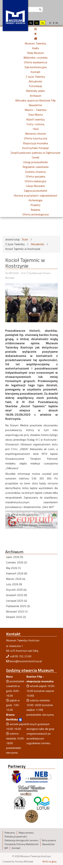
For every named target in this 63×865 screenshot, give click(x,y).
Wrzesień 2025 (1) (17, 611)
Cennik (35, 157)
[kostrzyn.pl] (16, 776)
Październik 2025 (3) (18, 606)
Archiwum (35, 96)
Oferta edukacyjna (35, 181)
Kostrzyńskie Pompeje (35, 148)
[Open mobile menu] (35, 29)
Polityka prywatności (16, 836)
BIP (6, 848)
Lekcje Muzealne (35, 186)
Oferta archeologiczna (35, 214)
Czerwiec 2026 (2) (16, 562)
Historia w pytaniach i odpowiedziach (35, 195)
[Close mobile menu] (35, 34)
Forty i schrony (35, 124)
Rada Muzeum (35, 53)
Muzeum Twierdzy (35, 43)
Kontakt (35, 72)
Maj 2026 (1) (13, 568)
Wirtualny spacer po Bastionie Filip (35, 100)
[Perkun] (19, 803)
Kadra (35, 48)
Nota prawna (49, 840)
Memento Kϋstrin (35, 133)
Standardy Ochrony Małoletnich (22, 844)
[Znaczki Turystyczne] (31, 816)
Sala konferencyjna (35, 67)
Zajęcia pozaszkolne (35, 190)
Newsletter (35, 105)
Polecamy (10, 832)
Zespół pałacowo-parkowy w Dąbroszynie (35, 153)
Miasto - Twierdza (35, 110)
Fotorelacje (35, 86)
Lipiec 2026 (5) (14, 557)
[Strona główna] (35, 38)
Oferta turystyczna (35, 138)
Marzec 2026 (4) (15, 579)
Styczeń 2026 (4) (16, 590)
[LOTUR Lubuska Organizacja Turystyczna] (42, 803)
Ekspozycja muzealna (35, 143)
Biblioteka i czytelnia (35, 57)
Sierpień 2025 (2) (16, 617)
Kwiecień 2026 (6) (16, 573)
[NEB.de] (38, 776)
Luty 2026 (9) (14, 584)
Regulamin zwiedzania (35, 167)
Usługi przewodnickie (35, 162)
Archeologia (35, 200)
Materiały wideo (35, 91)
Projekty (35, 205)
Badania (35, 210)
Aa (30, 22)
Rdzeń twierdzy (35, 119)
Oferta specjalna (35, 176)
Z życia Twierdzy (35, 76)
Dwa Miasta (35, 114)
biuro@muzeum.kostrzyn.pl (26, 661)
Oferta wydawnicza (35, 62)
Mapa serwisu (26, 832)
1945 (35, 129)
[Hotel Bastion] (32, 789)
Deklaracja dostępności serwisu (21, 840)
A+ (56, 22)
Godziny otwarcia (35, 172)
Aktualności (35, 81)
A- (50, 22)
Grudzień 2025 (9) (16, 595)
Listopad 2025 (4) (16, 601)
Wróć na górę (49, 861)
